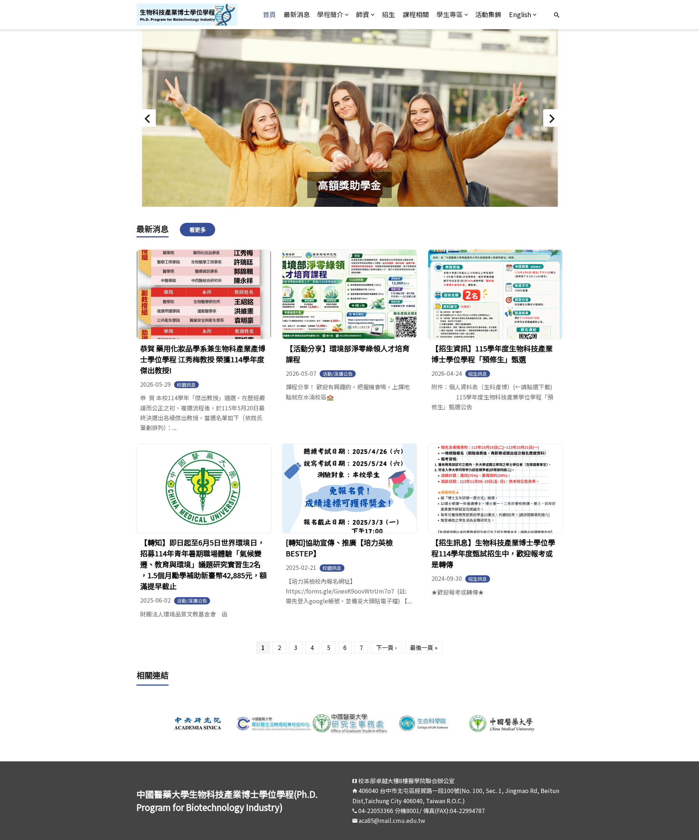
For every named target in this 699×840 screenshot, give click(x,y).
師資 (362, 14)
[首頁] (190, 14)
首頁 (269, 14)
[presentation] (147, 118)
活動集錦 (488, 14)
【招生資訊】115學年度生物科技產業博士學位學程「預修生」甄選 (492, 353)
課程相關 (416, 14)
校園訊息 (186, 384)
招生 (388, 14)
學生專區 (450, 14)
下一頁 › (386, 647)
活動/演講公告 (338, 373)
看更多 (197, 229)
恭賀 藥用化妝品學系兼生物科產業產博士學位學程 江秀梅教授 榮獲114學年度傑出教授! (202, 359)
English (520, 14)
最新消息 (297, 14)
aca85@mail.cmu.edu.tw (392, 820)
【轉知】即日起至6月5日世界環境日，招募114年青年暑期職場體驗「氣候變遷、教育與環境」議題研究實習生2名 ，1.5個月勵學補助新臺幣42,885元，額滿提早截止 (203, 564)
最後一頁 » (424, 647)
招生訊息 (477, 373)
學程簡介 (330, 14)
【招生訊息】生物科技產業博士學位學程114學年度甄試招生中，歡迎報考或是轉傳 (493, 553)
